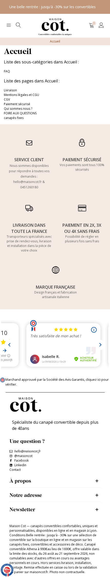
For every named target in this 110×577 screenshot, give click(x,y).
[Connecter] (101, 25)
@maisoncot (23, 456)
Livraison (10, 90)
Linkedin (20, 465)
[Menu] (9, 25)
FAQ (7, 71)
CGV (7, 99)
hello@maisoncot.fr (27, 182)
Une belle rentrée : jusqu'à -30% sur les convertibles (52, 6)
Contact (15, 469)
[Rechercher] (18, 25)
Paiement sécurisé (17, 104)
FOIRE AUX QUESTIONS (20, 113)
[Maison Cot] (55, 25)
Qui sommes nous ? (18, 108)
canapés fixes (14, 118)
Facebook (21, 460)
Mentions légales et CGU (21, 95)
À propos (20, 481)
